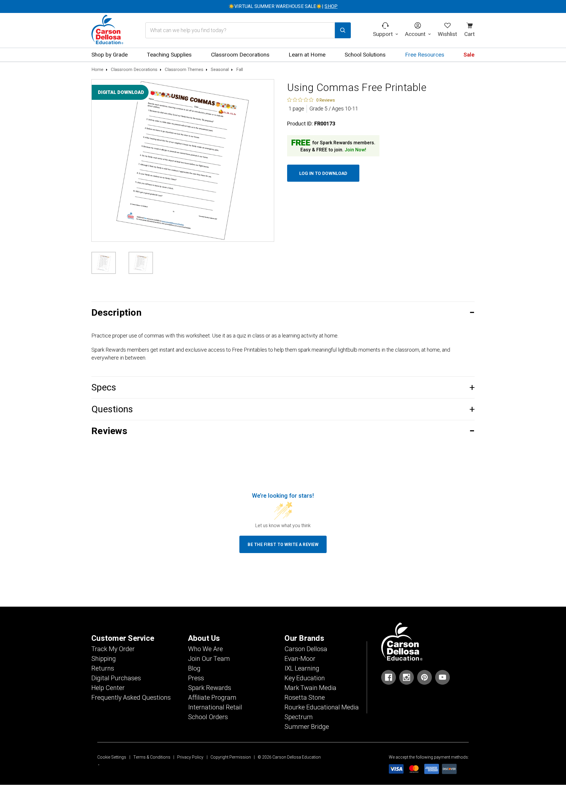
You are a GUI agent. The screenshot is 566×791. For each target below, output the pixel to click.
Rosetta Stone (304, 697)
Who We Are (205, 649)
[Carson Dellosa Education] (107, 30)
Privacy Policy (190, 757)
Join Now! (355, 149)
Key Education (304, 678)
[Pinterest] (424, 677)
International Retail (215, 707)
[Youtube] (442, 677)
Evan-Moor (299, 658)
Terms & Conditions (151, 757)
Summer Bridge (306, 727)
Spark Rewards (209, 688)
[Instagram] (406, 677)
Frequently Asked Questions (131, 697)
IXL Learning (301, 668)
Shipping (103, 658)
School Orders (208, 717)
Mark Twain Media (310, 688)
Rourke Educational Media (321, 707)
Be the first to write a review (283, 545)
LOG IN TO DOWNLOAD (323, 173)
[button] (283, 313)
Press (196, 678)
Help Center (108, 688)
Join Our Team (209, 658)
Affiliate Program (212, 697)
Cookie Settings (111, 757)
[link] (311, 99)
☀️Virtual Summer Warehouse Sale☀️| (283, 6)
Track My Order (113, 649)
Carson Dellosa (305, 649)
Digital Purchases (116, 678)
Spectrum (298, 717)
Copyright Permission (230, 757)
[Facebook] (388, 677)
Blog (194, 668)
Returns (102, 668)
